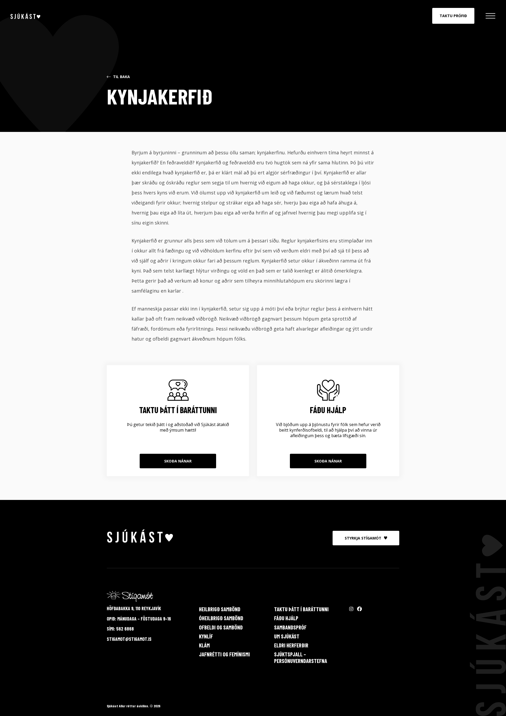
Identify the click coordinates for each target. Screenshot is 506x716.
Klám (204, 645)
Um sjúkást (286, 636)
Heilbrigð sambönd (219, 609)
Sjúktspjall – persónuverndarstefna (300, 657)
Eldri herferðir (291, 645)
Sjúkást (25, 16)
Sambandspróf (290, 627)
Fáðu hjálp (286, 618)
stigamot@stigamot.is (129, 639)
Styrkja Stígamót (363, 538)
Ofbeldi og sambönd (221, 627)
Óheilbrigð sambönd (221, 618)
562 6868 (125, 629)
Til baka (121, 77)
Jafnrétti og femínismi (224, 654)
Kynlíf (206, 636)
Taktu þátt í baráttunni (301, 609)
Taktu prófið (453, 15)
